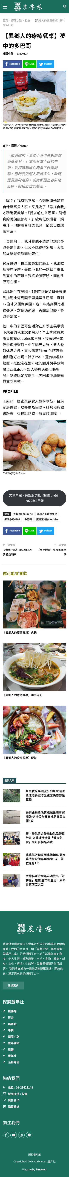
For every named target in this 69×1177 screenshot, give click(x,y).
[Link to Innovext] (41, 1169)
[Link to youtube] (13, 1135)
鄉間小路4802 (12, 519)
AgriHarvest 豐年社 (45, 1161)
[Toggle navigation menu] (6, 6)
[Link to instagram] (21, 1135)
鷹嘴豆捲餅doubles (47, 519)
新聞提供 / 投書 (17, 1094)
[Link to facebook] (6, 1135)
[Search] (64, 6)
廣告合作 (13, 1100)
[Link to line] (29, 1135)
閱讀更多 (13, 985)
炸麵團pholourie (23, 514)
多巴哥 (28, 519)
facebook (14, 64)
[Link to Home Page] (34, 6)
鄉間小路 (8, 53)
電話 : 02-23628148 (20, 1087)
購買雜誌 (13, 1106)
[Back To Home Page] (34, 928)
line (31, 64)
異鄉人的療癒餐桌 (47, 514)
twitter (48, 64)
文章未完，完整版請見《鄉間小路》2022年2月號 (34, 498)
